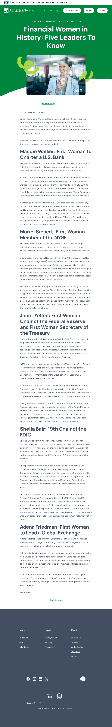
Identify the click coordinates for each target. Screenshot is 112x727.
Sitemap (74, 656)
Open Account (70, 10)
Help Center (24, 647)
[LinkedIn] (40, 678)
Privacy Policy (51, 637)
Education (23, 637)
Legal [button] (48, 630)
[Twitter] (46, 678)
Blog (21, 642)
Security (48, 642)
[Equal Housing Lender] (59, 695)
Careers (74, 642)
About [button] (74, 630)
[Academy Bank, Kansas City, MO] (20, 10)
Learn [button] (22, 630)
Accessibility (50, 647)
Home (33, 21)
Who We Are (76, 637)
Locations (75, 651)
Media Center (77, 647)
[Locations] (44, 10)
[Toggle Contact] (58, 10)
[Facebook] (28, 678)
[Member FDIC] (50, 696)
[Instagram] (34, 678)
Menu (102, 10)
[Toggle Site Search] (51, 10)
